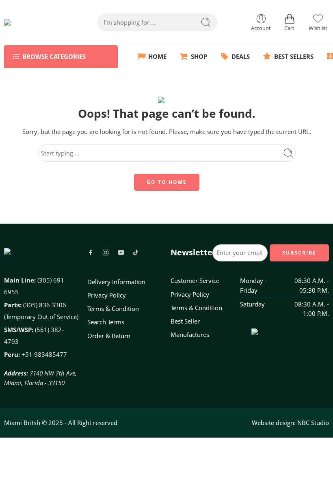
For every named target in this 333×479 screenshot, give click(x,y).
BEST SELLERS (294, 56)
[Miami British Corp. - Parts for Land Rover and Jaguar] (34, 22)
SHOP (199, 56)
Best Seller (185, 321)
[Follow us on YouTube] (121, 252)
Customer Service (195, 281)
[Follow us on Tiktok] (135, 252)
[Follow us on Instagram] (105, 252)
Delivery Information (116, 282)
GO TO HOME (167, 182)
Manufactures (190, 335)
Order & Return (108, 336)
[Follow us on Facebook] (90, 252)
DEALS (240, 56)
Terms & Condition (113, 309)
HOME (157, 56)
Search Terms (105, 322)
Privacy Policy (106, 295)
